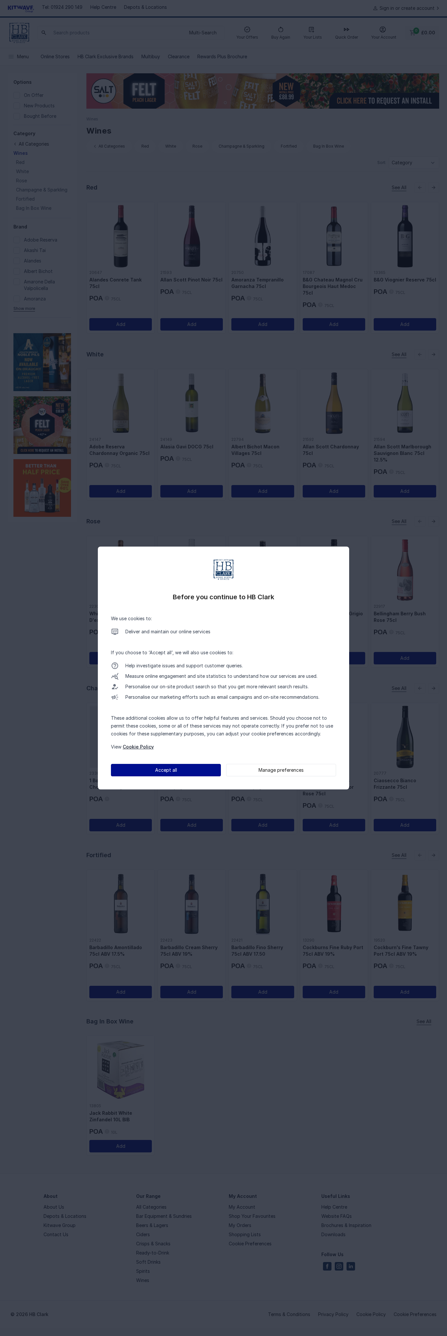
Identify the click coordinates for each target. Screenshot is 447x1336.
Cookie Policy (138, 746)
